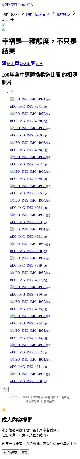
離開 (24, 452)
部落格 (25, 64)
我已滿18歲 (10, 452)
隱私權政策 (32, 401)
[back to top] (5, 389)
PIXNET (24, 397)
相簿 (11, 64)
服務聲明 (49, 401)
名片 (39, 64)
